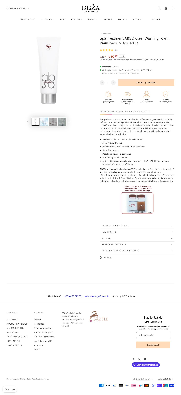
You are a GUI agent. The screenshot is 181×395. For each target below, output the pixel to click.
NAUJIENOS (13, 319)
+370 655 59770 (73, 296)
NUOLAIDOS (13, 341)
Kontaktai (39, 323)
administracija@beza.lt (96, 296)
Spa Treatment (106, 33)
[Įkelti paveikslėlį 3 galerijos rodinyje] (53, 122)
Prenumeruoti (153, 345)
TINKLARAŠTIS (14, 345)
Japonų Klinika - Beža (22, 379)
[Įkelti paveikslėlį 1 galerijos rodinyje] (35, 122)
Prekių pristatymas (43, 332)
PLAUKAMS (12, 332)
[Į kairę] (28, 122)
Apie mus (38, 345)
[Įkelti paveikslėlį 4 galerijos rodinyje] (62, 122)
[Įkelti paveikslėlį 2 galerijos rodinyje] (44, 122)
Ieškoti (37, 319)
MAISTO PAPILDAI (16, 328)
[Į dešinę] (69, 122)
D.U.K (37, 349)
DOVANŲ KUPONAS (17, 336)
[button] (159, 8)
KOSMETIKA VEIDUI (17, 323)
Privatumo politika (43, 328)
